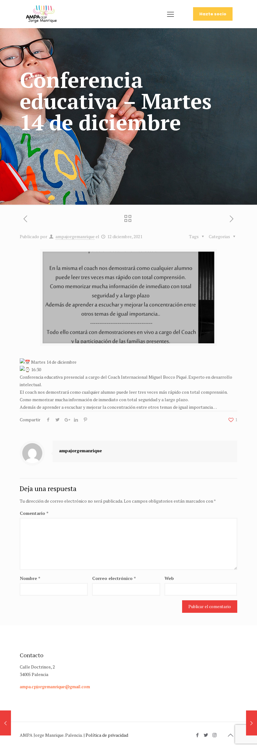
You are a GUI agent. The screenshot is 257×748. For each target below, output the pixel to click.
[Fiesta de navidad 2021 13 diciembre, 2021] (251, 722)
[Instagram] (214, 735)
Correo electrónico (114, 578)
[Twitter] (206, 735)
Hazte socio (212, 14)
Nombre (30, 578)
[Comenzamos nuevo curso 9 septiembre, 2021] (5, 722)
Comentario (34, 513)
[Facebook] (197, 735)
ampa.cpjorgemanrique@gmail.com (55, 686)
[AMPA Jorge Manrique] (41, 14)
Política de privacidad (107, 735)
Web (169, 578)
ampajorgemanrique (75, 236)
